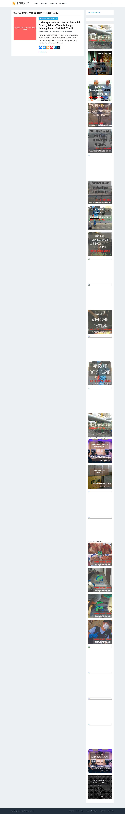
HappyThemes (29, 811)
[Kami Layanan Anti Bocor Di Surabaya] (100, 270)
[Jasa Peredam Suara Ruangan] (100, 735)
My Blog (17, 811)
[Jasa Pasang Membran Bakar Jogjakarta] (100, 296)
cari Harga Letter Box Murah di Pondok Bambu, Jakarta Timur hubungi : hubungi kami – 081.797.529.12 (60, 25)
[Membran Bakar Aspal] (100, 89)
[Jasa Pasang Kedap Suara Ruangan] (100, 710)
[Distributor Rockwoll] (100, 477)
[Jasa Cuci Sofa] (100, 554)
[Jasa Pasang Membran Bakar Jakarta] (100, 192)
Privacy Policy (80, 811)
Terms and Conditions (91, 811)
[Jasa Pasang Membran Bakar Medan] (100, 141)
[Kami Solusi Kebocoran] (100, 218)
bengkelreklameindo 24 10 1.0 (48, 18)
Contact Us (63, 3)
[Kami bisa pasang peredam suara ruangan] (100, 503)
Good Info (53, 3)
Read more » (43, 52)
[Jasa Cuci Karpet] (100, 580)
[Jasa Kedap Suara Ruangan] (100, 684)
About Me (44, 3)
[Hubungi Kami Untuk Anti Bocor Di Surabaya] (100, 166)
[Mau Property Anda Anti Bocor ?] (100, 399)
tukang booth (43, 31)
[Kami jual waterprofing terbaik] (100, 37)
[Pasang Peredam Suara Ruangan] (100, 451)
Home (36, 3)
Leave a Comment (66, 31)
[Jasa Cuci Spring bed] (100, 606)
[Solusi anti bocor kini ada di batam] (100, 347)
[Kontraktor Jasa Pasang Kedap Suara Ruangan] (100, 787)
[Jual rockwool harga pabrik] (100, 528)
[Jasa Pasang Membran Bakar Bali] (100, 115)
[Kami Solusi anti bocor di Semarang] (100, 373)
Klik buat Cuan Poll (94, 12)
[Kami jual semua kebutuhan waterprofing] (100, 425)
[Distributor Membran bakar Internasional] (100, 63)
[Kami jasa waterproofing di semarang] (100, 322)
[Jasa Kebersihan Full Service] (100, 658)
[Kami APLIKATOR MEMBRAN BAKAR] (100, 244)
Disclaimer (103, 811)
